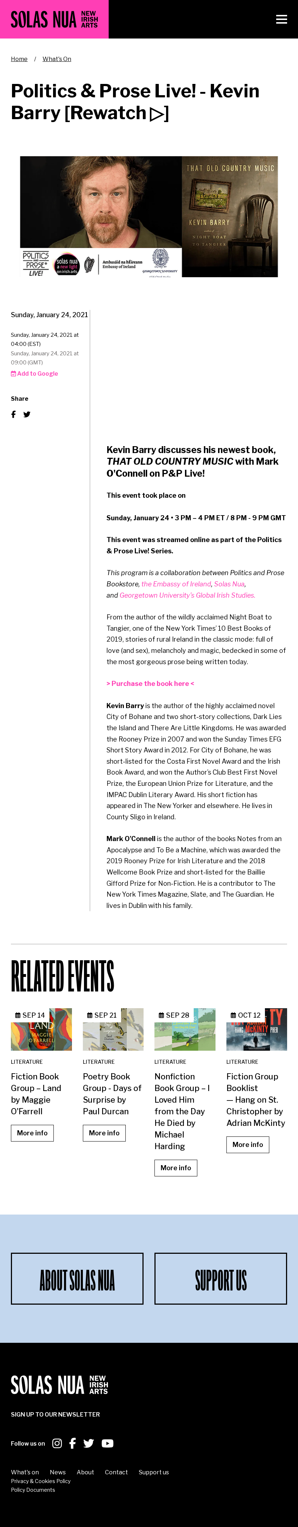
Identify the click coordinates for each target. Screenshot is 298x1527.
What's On (57, 59)
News (58, 1472)
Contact (116, 1472)
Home (19, 59)
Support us (154, 1472)
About (85, 1472)
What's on (25, 1472)
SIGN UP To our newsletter (55, 1414)
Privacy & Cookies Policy (41, 1481)
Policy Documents (33, 1490)
